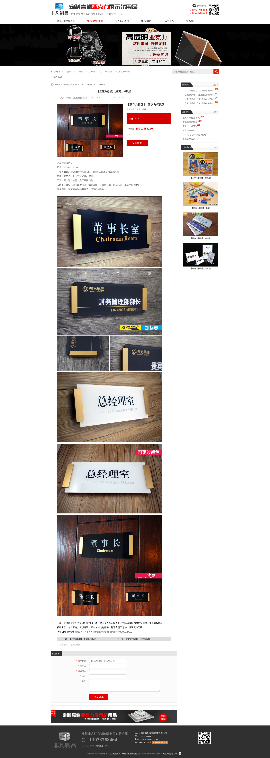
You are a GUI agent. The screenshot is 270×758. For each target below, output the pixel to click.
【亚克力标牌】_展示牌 (200, 268)
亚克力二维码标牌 (105, 72)
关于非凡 (169, 21)
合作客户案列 (122, 21)
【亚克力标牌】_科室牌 (200, 238)
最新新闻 (186, 85)
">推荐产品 (187, 147)
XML (107, 746)
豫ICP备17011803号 (143, 742)
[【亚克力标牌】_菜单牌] (200, 153)
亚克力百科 (146, 21)
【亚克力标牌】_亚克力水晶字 (82, 639)
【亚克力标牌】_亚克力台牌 (137, 639)
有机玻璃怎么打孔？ (191, 139)
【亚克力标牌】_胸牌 (200, 208)
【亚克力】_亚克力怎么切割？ (195, 135)
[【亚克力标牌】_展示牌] (200, 244)
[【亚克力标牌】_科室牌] (200, 213)
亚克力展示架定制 (129, 754)
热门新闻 (186, 112)
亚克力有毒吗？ (189, 130)
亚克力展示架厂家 (169, 754)
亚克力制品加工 (114, 754)
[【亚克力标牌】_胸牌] (200, 183)
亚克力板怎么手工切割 (192, 118)
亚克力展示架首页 (66, 21)
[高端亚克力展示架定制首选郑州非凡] (114, 711)
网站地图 (99, 746)
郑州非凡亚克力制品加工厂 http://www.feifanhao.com (87, 98)
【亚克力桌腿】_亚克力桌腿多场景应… (199, 91)
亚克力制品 (78, 72)
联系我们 (190, 21)
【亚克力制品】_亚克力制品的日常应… (199, 99)
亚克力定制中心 (95, 21)
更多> (215, 85)
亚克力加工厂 (57, 77)
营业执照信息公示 (160, 742)
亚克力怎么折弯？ (190, 126)
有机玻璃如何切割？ (191, 122)
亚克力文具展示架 (122, 72)
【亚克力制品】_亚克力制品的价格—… (199, 103)
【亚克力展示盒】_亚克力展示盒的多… (199, 95)
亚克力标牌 (74, 84)
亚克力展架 (90, 72)
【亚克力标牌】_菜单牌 (200, 178)
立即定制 (137, 142)
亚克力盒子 (66, 72)
